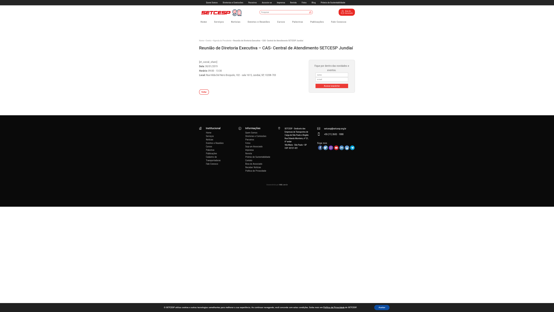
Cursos (281, 22)
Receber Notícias (253, 167)
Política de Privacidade (255, 170)
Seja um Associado (254, 146)
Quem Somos (212, 3)
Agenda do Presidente (222, 40)
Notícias (235, 22)
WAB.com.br (283, 185)
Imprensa (281, 3)
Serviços (219, 22)
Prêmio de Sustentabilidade (333, 3)
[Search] (310, 12)
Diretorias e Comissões (233, 3)
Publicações (317, 22)
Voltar (204, 92)
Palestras (297, 22)
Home (204, 22)
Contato (248, 160)
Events (208, 40)
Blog (314, 3)
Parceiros (252, 3)
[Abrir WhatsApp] (546, 304)
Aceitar (382, 307)
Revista (293, 3)
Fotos (304, 3)
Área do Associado (253, 163)
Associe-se (267, 3)
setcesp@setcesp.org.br (335, 128)
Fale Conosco (338, 22)
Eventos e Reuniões (259, 22)
